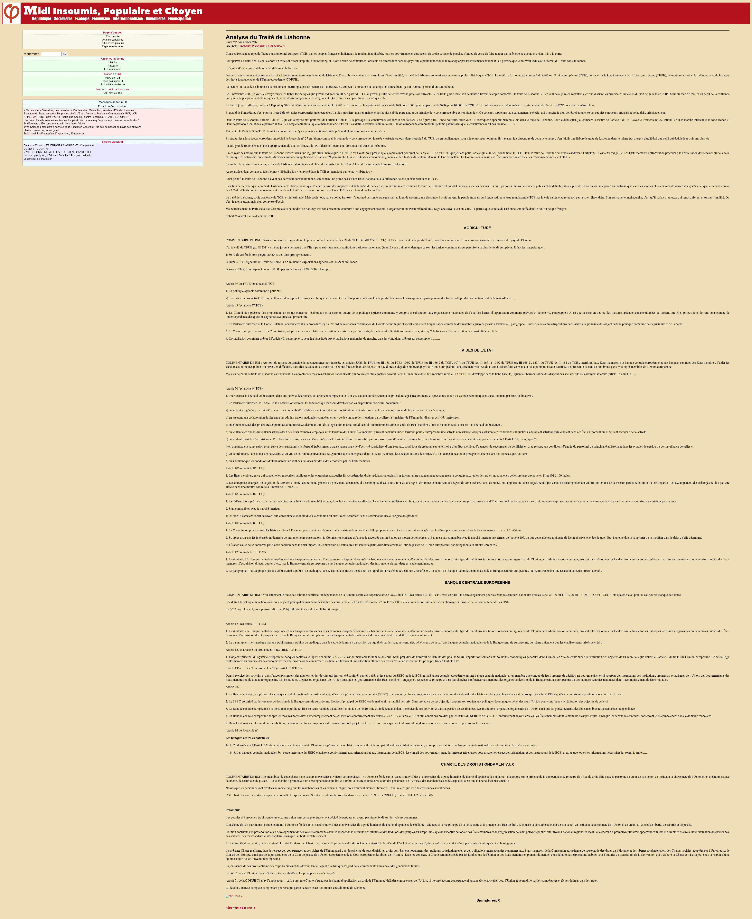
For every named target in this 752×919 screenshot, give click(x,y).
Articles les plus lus (113, 43)
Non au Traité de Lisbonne (112, 89)
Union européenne (112, 58)
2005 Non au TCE (113, 93)
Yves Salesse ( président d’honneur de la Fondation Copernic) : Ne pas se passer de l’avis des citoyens (82, 126)
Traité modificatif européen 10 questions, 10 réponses (54, 133)
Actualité (113, 65)
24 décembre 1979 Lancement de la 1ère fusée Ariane (54, 123)
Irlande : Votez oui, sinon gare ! (41, 130)
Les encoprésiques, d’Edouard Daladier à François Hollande (57, 155)
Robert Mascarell (112, 141)
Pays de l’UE (112, 77)
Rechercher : (31, 54)
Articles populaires (112, 39)
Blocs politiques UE (113, 81)
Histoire (112, 62)
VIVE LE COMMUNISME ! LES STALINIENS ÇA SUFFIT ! (57, 152)
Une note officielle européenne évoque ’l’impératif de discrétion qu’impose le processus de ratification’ (81, 120)
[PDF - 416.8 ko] (234, 896)
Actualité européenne (113, 84)
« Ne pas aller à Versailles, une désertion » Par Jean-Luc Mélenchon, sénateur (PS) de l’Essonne (79, 110)
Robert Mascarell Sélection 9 (262, 46)
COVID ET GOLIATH (36, 148)
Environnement (112, 69)
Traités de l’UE (113, 73)
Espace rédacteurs (112, 46)
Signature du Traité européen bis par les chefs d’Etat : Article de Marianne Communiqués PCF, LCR (80, 113)
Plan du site (112, 36)
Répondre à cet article (240, 907)
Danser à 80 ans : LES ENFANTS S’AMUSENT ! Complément (59, 145)
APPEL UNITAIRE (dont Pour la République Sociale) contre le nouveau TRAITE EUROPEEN (76, 116)
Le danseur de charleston (38, 158)
